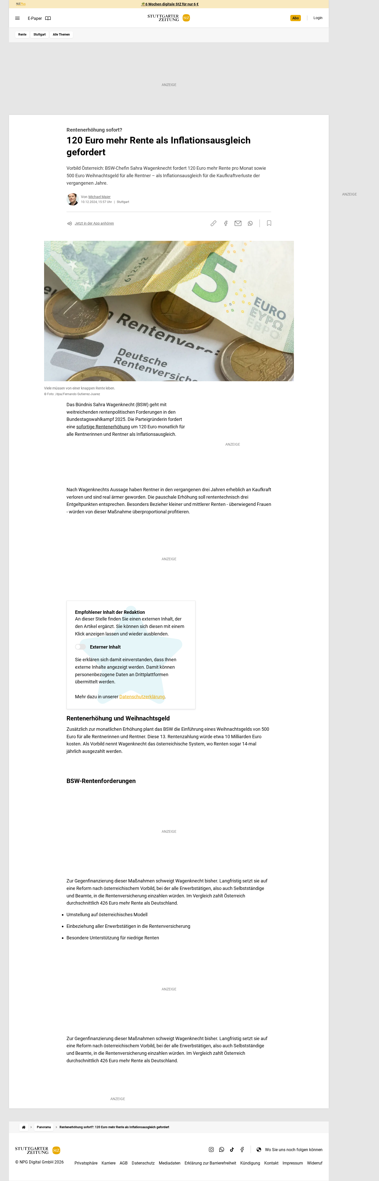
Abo (295, 18)
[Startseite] (23, 1127)
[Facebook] (242, 1149)
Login (318, 18)
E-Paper (35, 18)
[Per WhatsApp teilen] (250, 223)
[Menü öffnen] (17, 18)
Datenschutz (143, 1163)
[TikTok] (232, 1149)
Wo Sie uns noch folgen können (294, 1149)
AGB (124, 1163)
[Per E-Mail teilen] (238, 223)
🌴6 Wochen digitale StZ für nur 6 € (170, 4)
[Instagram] (211, 1149)
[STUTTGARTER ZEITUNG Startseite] (169, 18)
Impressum (293, 1163)
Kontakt (271, 1163)
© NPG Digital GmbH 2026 (39, 1162)
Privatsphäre (86, 1163)
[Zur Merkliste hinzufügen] (267, 223)
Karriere (109, 1163)
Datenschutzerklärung (142, 696)
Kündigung (250, 1163)
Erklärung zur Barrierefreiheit (210, 1163)
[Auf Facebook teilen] (226, 223)
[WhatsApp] (222, 1149)
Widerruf (315, 1163)
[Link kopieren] (213, 223)
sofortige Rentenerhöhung (103, 426)
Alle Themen (61, 34)
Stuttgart (40, 34)
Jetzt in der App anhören (94, 223)
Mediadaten (169, 1163)
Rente (22, 34)
